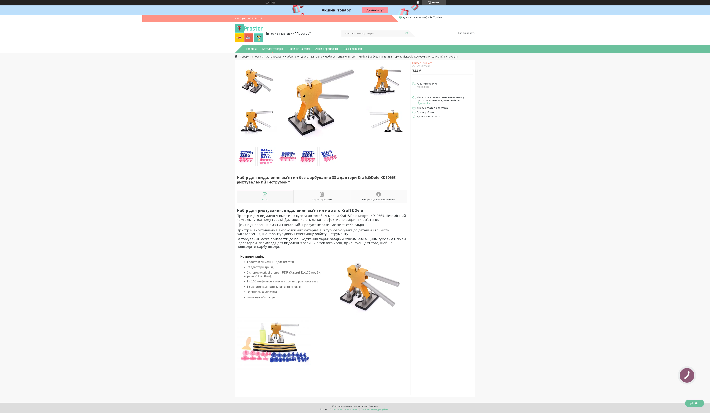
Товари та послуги (251, 56)
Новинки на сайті (299, 49)
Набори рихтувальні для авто (303, 56)
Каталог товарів (272, 49)
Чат (697, 403)
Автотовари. (274, 56)
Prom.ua (373, 406)
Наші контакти (353, 49)
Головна (251, 49)
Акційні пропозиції (326, 49)
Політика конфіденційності (375, 409)
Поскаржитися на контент (344, 409)
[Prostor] (249, 33)
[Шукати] (406, 33)
